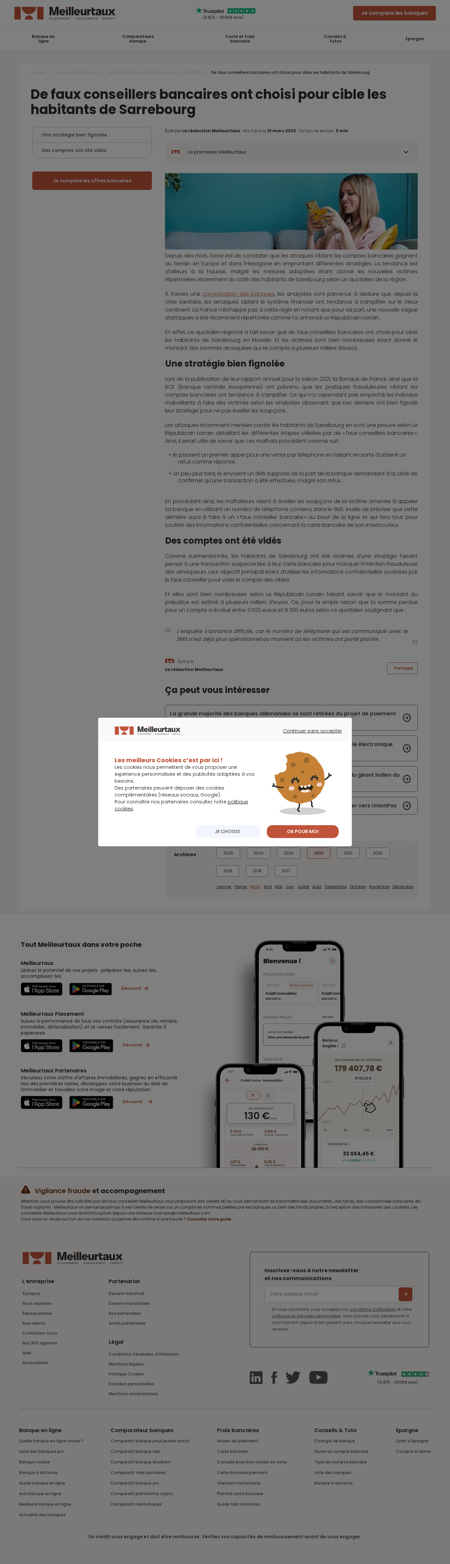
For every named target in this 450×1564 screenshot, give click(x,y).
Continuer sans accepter (309, 737)
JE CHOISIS (227, 831)
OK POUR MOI (303, 831)
